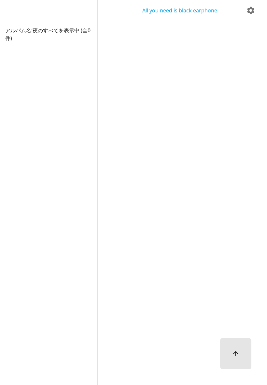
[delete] (250, 10)
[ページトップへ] (235, 353)
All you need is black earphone (179, 10)
